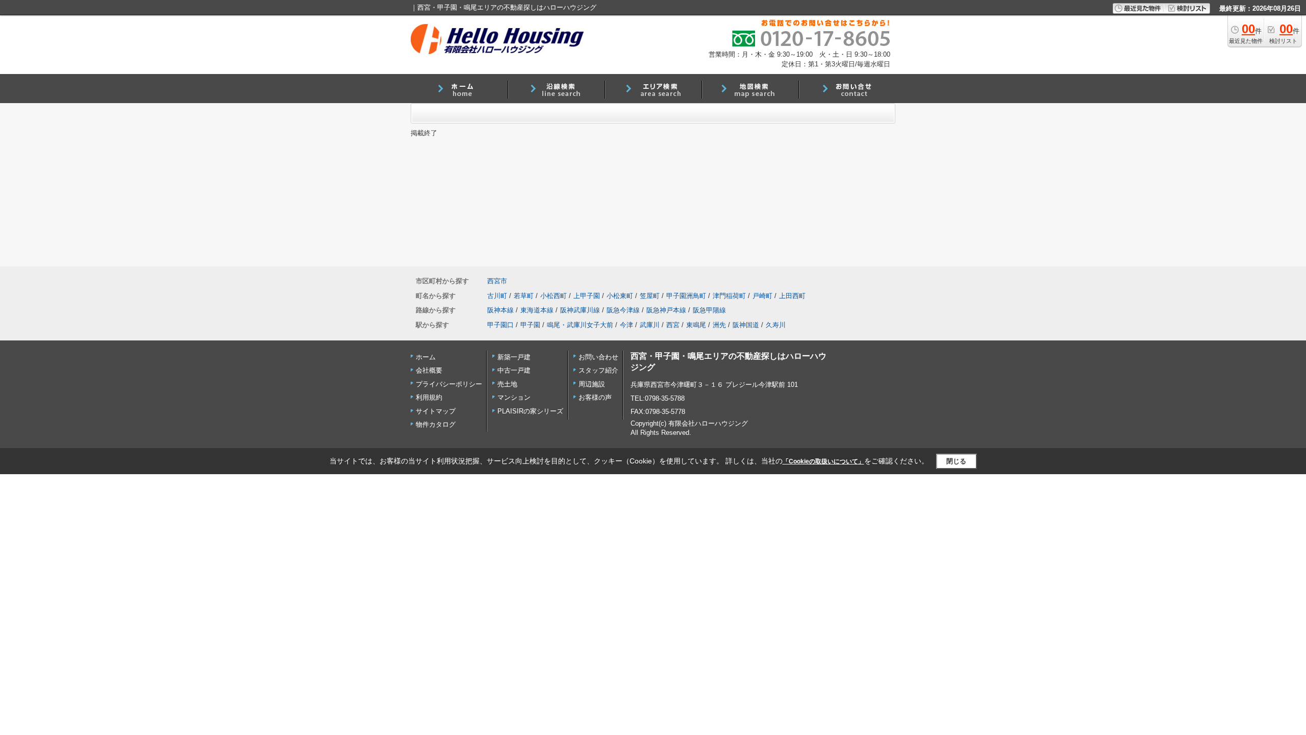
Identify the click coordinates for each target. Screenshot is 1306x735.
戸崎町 (762, 296)
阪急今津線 (623, 310)
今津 (626, 325)
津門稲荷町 (729, 296)
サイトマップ (436, 411)
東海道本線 (537, 310)
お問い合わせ (598, 357)
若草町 (524, 296)
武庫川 (650, 325)
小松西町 (553, 296)
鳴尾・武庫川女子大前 (580, 325)
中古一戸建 (514, 370)
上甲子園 (586, 296)
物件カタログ (436, 424)
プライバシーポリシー (449, 384)
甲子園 (530, 325)
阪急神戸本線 (666, 310)
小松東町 (620, 296)
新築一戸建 (514, 357)
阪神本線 (500, 310)
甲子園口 (500, 325)
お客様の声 (595, 397)
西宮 (673, 325)
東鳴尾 (696, 325)
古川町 (497, 296)
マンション (514, 397)
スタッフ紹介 (598, 370)
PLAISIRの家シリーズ (530, 411)
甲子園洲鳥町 (686, 296)
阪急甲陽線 (709, 310)
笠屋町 (650, 296)
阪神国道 (746, 325)
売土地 (507, 384)
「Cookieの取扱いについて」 (823, 461)
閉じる (956, 461)
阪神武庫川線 (580, 310)
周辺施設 (592, 384)
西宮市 (497, 281)
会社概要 (429, 370)
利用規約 (429, 397)
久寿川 (776, 325)
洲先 (719, 325)
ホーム (426, 357)
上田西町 (792, 296)
